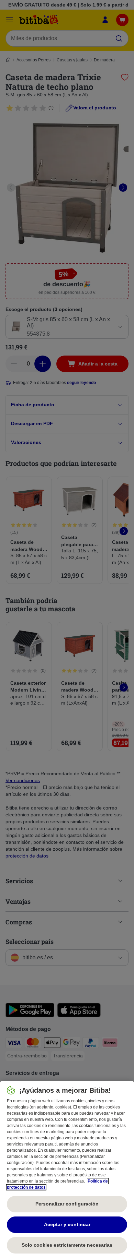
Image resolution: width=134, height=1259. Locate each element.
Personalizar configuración (67, 1204)
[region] (67, 1170)
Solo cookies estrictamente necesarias (67, 1245)
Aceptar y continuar (67, 1224)
